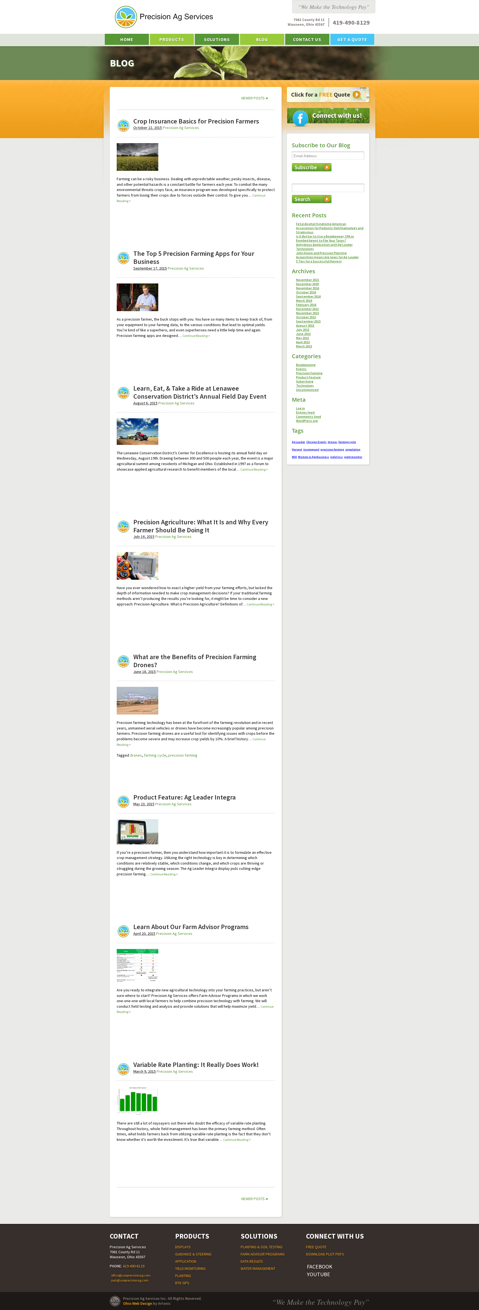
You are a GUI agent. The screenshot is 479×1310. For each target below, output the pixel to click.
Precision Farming (309, 373)
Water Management (258, 1268)
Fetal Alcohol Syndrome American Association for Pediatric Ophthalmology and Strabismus (329, 228)
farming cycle (155, 755)
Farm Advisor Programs (263, 1254)
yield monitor (353, 457)
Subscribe (306, 167)
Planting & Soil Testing (261, 1246)
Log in (300, 408)
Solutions (217, 39)
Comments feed (308, 416)
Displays (183, 1246)
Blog (262, 39)
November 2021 (307, 280)
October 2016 (306, 292)
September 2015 (308, 321)
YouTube (318, 1274)
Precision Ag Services (181, 127)
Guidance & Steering (193, 1254)
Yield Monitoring (190, 1268)
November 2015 (307, 313)
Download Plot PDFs (325, 1254)
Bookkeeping (306, 365)
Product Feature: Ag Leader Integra (184, 797)
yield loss (336, 457)
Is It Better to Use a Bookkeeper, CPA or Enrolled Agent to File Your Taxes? (325, 238)
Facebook (319, 1266)
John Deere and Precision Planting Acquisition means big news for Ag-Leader (327, 255)
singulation (352, 449)
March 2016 (304, 300)
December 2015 (307, 309)
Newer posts (254, 97)
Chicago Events (316, 442)
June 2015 (303, 334)
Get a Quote (352, 39)
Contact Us (307, 39)
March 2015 (304, 346)
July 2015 (302, 330)
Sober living (305, 381)
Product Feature (308, 377)
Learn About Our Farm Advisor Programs (191, 926)
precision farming (182, 755)
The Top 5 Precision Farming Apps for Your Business (193, 257)
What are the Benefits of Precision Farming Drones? (194, 661)
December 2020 (307, 284)
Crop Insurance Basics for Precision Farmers (196, 121)
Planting (183, 1275)
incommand (311, 449)
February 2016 (306, 305)
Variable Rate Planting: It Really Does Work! (196, 1064)
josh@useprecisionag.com (130, 1280)
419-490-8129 (133, 1265)
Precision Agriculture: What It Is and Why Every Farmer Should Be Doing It (200, 526)
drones (136, 755)
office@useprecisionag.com (131, 1275)
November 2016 (307, 288)
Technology (305, 385)
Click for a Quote (320, 94)
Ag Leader (298, 442)
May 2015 (302, 338)
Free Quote (316, 1246)
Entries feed (305, 412)
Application (185, 1261)
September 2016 (308, 296)
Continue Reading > (196, 336)
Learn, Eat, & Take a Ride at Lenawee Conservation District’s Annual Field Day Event (199, 392)
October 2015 (306, 317)
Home (126, 39)
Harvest (297, 449)
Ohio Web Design (137, 1303)
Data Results (252, 1261)
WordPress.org (307, 421)
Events (301, 369)
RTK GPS (182, 1282)
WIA (294, 457)
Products (171, 39)
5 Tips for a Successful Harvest (319, 261)
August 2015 (305, 325)
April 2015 (303, 342)
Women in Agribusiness (313, 457)
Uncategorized (307, 390)
